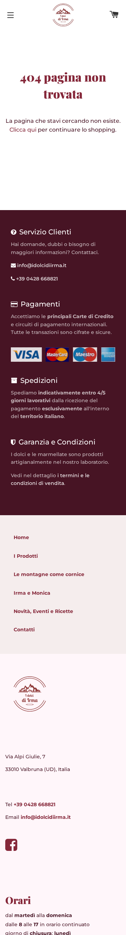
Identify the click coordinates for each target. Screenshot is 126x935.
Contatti (24, 629)
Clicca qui (22, 129)
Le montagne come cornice (49, 574)
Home (21, 537)
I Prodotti (26, 556)
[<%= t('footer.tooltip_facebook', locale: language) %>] (11, 848)
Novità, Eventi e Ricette (43, 611)
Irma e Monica (32, 593)
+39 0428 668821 (34, 804)
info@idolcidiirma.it (41, 265)
